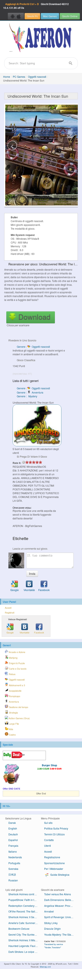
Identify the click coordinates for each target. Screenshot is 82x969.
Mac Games (50, 16)
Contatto (49, 840)
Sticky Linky (51, 923)
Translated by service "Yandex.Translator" (53, 946)
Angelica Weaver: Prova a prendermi (60, 905)
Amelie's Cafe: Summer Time (24, 923)
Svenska (13, 868)
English (12, 828)
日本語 (12, 874)
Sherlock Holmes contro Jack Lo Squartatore (24, 894)
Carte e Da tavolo (17, 668)
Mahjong (12, 657)
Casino (12, 734)
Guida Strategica (59, 875)
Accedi (8, 607)
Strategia (13, 712)
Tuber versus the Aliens (57, 894)
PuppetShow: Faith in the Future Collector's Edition (24, 900)
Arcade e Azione (16, 652)
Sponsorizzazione (54, 863)
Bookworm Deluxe (18, 928)
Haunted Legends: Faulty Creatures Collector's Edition (24, 946)
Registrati (9, 612)
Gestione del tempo (18, 707)
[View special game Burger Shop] (11, 774)
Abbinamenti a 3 (16, 685)
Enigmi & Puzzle (16, 663)
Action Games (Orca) (19, 718)
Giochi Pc (32, 16)
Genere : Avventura (30, 392)
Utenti (47, 845)
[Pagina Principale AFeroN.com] (41, 38)
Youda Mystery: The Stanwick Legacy (60, 934)
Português (14, 863)
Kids (10, 729)
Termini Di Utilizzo (54, 834)
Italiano (12, 851)
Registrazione (52, 857)
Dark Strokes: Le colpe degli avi (24, 951)
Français (13, 845)
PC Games (19, 76)
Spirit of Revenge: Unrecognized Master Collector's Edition (60, 917)
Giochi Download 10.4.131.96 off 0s (36, 6)
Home (6, 76)
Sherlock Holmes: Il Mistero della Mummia (24, 940)
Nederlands (15, 857)
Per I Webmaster (53, 868)
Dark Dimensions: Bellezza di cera (60, 900)
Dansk (12, 822)
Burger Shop (49, 765)
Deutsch (13, 834)
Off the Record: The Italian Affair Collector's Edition (24, 911)
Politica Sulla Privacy (56, 828)
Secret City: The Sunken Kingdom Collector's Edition (24, 934)
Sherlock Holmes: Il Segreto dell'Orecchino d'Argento (24, 917)
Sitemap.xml (45, 966)
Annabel (49, 911)
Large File (13, 723)
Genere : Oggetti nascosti (33, 346)
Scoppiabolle (14, 690)
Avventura (13, 701)
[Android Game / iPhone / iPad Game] (16, 16)
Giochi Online (70, 16)
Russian (13, 880)
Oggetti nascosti (37, 76)
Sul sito (48, 822)
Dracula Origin (52, 928)
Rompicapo (14, 696)
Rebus (11, 674)
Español (13, 840)
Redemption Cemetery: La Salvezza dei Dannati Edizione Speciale (24, 905)
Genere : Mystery (27, 396)
